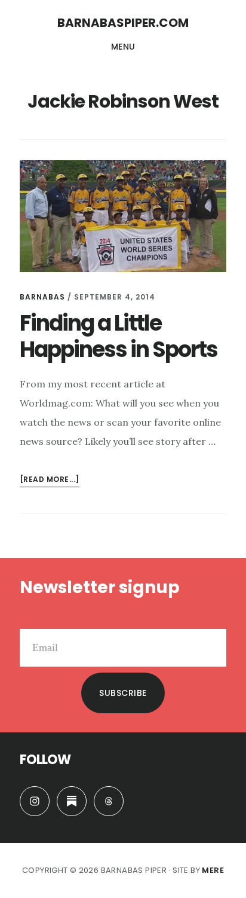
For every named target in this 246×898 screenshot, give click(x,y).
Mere (213, 870)
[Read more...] (49, 480)
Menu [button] (123, 47)
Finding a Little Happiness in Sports (118, 336)
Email (32, 619)
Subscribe (123, 693)
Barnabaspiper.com (123, 22)
